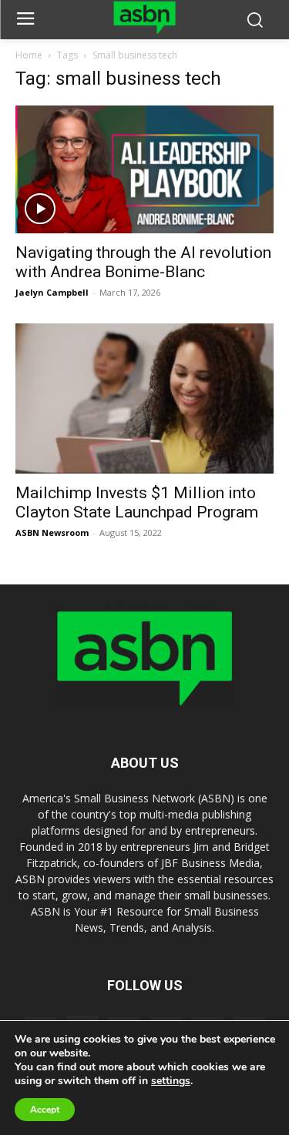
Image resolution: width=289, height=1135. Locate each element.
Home (28, 55)
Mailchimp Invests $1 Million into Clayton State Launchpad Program (136, 502)
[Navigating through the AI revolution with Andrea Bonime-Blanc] (144, 169)
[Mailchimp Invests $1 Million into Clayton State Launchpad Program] (144, 398)
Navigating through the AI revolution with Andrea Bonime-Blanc (143, 262)
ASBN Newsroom (52, 532)
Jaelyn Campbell (52, 292)
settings (170, 1081)
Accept (44, 1109)
